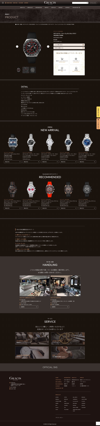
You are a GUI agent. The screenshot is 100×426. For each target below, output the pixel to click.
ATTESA (65, 397)
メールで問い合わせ (58, 44)
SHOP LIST (53, 7)
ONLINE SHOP (76, 7)
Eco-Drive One (75, 401)
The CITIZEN (66, 409)
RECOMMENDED (59, 384)
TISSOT (57, 409)
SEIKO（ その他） (75, 407)
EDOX (65, 401)
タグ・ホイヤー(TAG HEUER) (58, 31)
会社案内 (73, 383)
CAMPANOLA (75, 399)
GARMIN (57, 403)
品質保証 (81, 383)
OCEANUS (66, 405)
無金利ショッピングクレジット (85, 379)
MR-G (56, 405)
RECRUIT (60, 7)
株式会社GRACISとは (75, 379)
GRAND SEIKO (9, 2)
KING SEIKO (75, 403)
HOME (57, 377)
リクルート (74, 385)
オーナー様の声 (66, 381)
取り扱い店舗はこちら (59, 47)
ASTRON (57, 397)
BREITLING (15, 2)
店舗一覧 (73, 381)
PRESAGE (74, 405)
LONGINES (26, 2)
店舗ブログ (66, 383)
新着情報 (65, 385)
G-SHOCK (83, 401)
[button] (17, 46)
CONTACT (67, 7)
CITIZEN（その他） (58, 401)
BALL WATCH (75, 397)
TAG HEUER (21, 2)
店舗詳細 (22, 306)
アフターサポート (83, 381)
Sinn (65, 407)
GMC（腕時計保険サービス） (84, 385)
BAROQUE (83, 397)
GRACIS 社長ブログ (67, 379)
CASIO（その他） (84, 399)
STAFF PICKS (58, 379)
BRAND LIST (30, 7)
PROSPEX (83, 405)
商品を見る (7, 161)
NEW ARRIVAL (59, 381)
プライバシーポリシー (59, 417)
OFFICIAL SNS (93, 2)
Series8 (57, 407)
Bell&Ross (57, 399)
